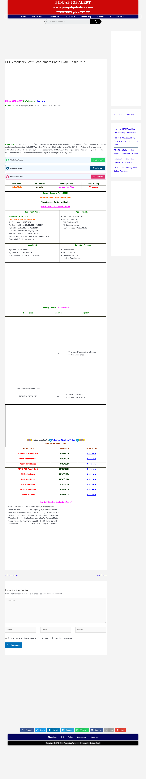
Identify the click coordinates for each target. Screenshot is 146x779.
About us (94, 737)
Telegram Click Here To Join (63, 440)
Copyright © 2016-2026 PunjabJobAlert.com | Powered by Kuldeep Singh (73, 743)
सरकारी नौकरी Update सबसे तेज (73, 12)
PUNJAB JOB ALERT (73, 2)
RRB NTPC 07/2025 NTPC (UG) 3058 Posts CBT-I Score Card (126, 141)
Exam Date (70, 17)
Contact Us (81, 737)
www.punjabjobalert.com (73, 7)
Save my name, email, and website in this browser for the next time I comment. (40, 638)
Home (23, 17)
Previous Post (11, 575)
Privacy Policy (67, 737)
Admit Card (54, 17)
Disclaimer (52, 737)
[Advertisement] (56, 42)
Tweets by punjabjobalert (124, 114)
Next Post (102, 575)
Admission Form (117, 17)
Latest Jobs (37, 17)
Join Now (41, 101)
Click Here (91, 453)
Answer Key (86, 17)
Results (100, 17)
